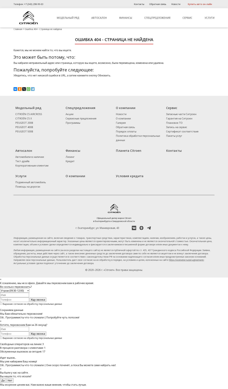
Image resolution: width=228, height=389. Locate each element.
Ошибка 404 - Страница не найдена (43, 29)
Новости (175, 4)
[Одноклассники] (20, 89)
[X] (24, 89)
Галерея (121, 123)
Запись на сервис (176, 127)
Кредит (70, 161)
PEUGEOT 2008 (24, 123)
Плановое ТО (174, 123)
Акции (69, 114)
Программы (73, 123)
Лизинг (70, 157)
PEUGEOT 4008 (24, 127)
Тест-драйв (22, 161)
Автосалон (99, 18)
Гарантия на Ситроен (179, 118)
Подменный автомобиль (30, 182)
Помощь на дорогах (27, 186)
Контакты (139, 4)
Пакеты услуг (174, 136)
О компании (123, 118)
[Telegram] (33, 89)
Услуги (210, 18)
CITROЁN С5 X (23, 118)
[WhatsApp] (28, 89)
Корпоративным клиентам (31, 165)
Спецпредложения (157, 18)
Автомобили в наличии (29, 157)
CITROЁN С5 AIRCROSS (28, 114)
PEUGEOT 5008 (24, 131)
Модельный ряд (68, 18)
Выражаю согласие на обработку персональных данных (32, 303)
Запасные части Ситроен (181, 114)
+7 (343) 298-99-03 (33, 4)
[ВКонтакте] (15, 89)
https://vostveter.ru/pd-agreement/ (186, 259)
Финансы (125, 18)
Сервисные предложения (81, 118)
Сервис (187, 18)
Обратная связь (157, 4)
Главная (17, 29)
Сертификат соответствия (182, 131)
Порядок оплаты (126, 131)
